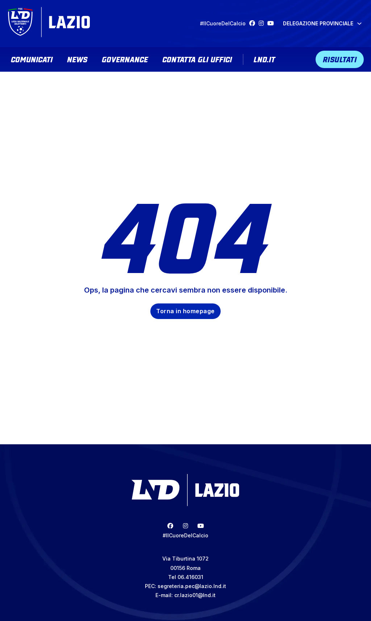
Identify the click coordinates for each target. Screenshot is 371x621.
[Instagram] (263, 23)
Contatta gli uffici (197, 58)
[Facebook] (254, 23)
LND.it (264, 58)
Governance (125, 58)
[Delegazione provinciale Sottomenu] (359, 23)
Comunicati (32, 58)
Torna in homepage (185, 311)
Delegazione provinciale (318, 23)
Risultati (340, 58)
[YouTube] (272, 23)
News (77, 58)
